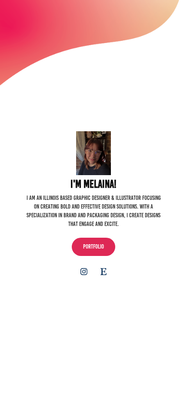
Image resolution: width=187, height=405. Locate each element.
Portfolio (93, 246)
